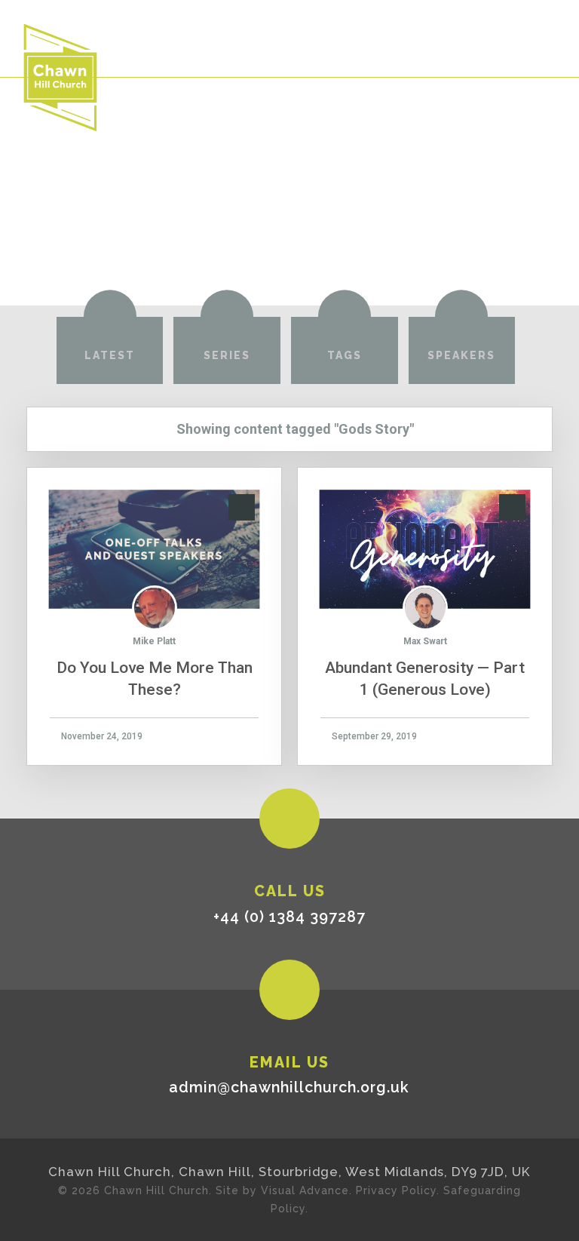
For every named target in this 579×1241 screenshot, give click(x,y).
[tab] (110, 350)
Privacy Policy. (398, 1190)
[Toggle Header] (541, 37)
